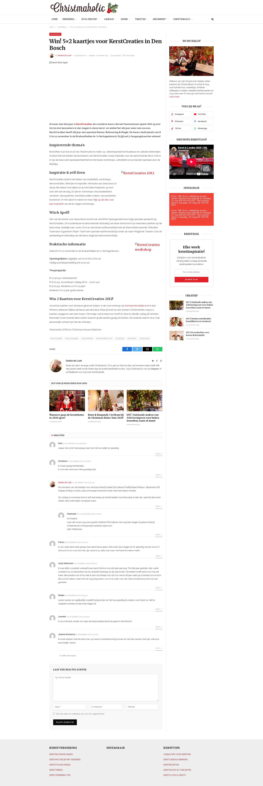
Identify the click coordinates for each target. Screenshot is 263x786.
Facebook (73, 372)
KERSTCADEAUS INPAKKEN (175, 759)
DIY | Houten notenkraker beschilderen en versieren (198, 320)
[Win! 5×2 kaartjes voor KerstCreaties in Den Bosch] (105, 89)
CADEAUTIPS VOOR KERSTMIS (177, 754)
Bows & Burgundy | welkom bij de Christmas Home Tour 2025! (106, 416)
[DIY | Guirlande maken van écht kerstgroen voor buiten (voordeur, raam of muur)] (144, 400)
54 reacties (117, 55)
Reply (158, 454)
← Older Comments (68, 656)
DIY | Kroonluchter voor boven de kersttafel (197, 333)
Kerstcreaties (87, 338)
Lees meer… (174, 96)
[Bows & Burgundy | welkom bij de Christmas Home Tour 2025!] (106, 400)
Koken (124, 19)
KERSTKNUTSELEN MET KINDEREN (64, 759)
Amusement (159, 19)
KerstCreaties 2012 (104, 338)
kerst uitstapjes (71, 338)
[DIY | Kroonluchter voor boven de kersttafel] (176, 335)
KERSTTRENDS (56, 770)
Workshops (144, 338)
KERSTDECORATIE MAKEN (61, 754)
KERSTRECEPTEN (171, 765)
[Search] (212, 19)
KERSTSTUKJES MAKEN (59, 765)
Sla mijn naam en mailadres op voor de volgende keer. (80, 714)
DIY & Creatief (89, 19)
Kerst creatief (56, 338)
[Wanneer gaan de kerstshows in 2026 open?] (67, 400)
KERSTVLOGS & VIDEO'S (174, 775)
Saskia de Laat (65, 55)
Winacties (120, 338)
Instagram (154, 369)
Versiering (68, 19)
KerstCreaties (84, 124)
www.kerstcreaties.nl (135, 305)
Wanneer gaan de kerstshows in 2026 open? (66, 416)
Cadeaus (109, 19)
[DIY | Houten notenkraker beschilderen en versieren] (176, 321)
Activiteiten (55, 34)
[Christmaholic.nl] (99, 8)
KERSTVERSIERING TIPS (59, 775)
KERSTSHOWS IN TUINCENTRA (177, 770)
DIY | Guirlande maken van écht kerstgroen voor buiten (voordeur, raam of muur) (143, 417)
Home (55, 19)
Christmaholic (181, 19)
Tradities (140, 19)
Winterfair (132, 338)
